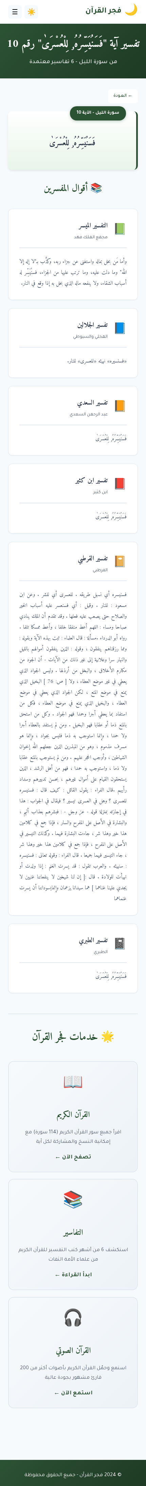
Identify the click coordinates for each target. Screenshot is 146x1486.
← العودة (122, 96)
